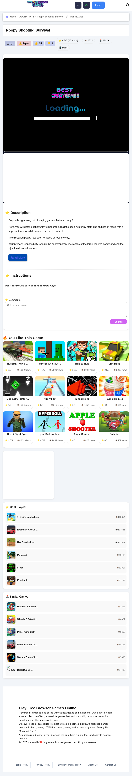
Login (98, 5)
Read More (18, 257)
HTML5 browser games (57, 727)
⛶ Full (10, 43)
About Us (93, 765)
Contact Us (110, 765)
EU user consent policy (69, 765)
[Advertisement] (67, 178)
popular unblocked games (94, 723)
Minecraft (24, 731)
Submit (118, 322)
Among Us (102, 727)
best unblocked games (66, 723)
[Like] (78, 5)
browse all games (86, 727)
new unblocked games (31, 727)
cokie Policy (22, 765)
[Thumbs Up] (86, 5)
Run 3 (33, 731)
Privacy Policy (43, 765)
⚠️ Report (24, 43)
